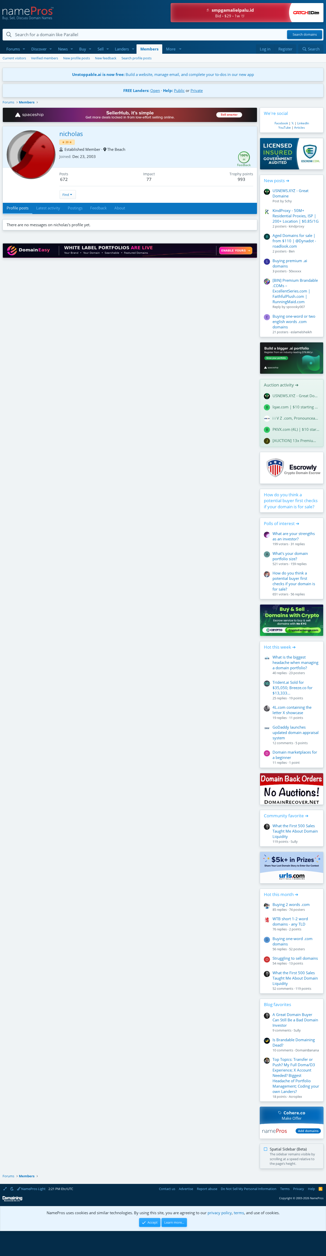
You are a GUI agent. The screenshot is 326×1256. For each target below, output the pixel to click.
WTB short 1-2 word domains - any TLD (290, 921)
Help (311, 1188)
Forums (13, 48)
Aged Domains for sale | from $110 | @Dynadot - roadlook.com (294, 241)
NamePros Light (33, 1188)
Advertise (186, 1188)
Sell (101, 48)
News (63, 48)
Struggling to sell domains (295, 958)
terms (239, 1212)
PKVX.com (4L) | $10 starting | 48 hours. (296, 429)
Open (155, 90)
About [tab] (119, 207)
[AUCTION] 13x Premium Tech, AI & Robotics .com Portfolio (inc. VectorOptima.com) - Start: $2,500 (296, 440)
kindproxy (296, 226)
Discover (39, 48)
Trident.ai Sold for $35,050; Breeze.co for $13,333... (293, 688)
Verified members (44, 58)
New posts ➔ (276, 180)
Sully (294, 841)
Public (179, 90)
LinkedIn (303, 123)
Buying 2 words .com (291, 904)
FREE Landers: (136, 90)
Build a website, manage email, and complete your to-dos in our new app (163, 74)
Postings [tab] (75, 207)
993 (241, 179)
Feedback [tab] (98, 207)
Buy (82, 48)
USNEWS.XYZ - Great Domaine (296, 395)
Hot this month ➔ (281, 894)
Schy (288, 201)
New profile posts (76, 58)
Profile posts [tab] (18, 207)
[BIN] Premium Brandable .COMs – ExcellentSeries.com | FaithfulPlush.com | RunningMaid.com (295, 291)
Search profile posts (136, 58)
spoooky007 (295, 306)
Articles (299, 127)
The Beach (116, 149)
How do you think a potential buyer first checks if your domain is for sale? (291, 501)
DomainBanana (307, 1050)
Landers (122, 48)
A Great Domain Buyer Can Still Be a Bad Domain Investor (295, 1020)
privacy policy (220, 1212)
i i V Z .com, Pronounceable (296, 418)
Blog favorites (277, 1004)
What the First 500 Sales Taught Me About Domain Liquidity (295, 831)
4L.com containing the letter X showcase (292, 710)
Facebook (281, 123)
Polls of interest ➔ (281, 523)
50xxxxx (295, 271)
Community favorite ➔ (286, 816)
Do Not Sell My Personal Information (248, 1188)
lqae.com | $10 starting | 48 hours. (296, 406)
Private (197, 90)
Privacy (298, 1188)
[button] (24, 49)
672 (64, 179)
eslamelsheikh (301, 332)
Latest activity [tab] (48, 207)
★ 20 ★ (67, 142)
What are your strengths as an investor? (294, 536)
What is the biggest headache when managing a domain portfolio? (295, 662)
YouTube (284, 127)
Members (149, 48)
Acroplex (295, 1096)
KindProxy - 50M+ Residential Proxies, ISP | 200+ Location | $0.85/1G (296, 216)
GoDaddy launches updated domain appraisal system (296, 732)
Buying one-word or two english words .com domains (294, 321)
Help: (168, 90)
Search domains (305, 34)
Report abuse (207, 1188)
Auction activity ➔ (281, 385)
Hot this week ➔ (280, 647)
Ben (292, 251)
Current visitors (14, 58)
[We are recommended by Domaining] (12, 1200)
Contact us (167, 1188)
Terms (285, 1188)
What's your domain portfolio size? (290, 556)
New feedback (105, 58)
